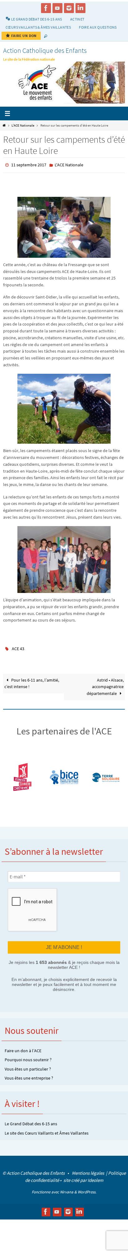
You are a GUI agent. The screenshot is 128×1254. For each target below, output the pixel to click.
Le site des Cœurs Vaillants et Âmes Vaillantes (47, 1129)
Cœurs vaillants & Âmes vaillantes (38, 27)
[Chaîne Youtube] (57, 8)
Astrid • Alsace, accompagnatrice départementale (105, 684)
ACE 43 (18, 647)
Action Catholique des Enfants (45, 50)
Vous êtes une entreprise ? (29, 1074)
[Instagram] (69, 8)
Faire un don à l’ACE (23, 1047)
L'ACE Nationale (22, 125)
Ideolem (95, 1176)
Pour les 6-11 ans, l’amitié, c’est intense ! (31, 681)
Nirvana (66, 1188)
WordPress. (87, 1188)
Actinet (77, 19)
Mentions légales (88, 1169)
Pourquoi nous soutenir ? (28, 1056)
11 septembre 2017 (28, 164)
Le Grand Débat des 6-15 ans (31, 1120)
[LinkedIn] (80, 8)
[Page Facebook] (46, 8)
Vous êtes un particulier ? (28, 1065)
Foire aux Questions (98, 27)
